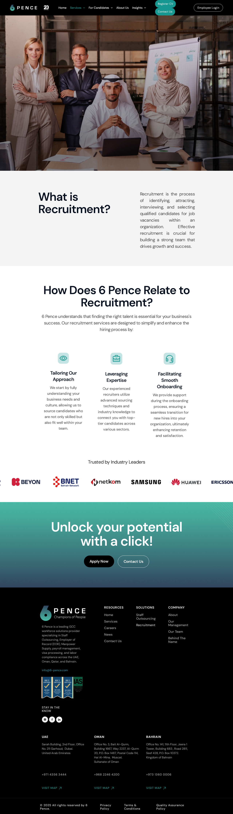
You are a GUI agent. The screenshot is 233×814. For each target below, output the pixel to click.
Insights (137, 8)
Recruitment (145, 625)
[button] (83, 8)
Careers (110, 628)
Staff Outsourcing (146, 616)
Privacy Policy (105, 807)
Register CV (165, 4)
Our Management (178, 623)
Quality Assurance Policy (170, 807)
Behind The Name (176, 640)
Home (62, 8)
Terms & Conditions (132, 807)
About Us (122, 8)
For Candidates (99, 8)
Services (75, 8)
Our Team (175, 631)
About (173, 615)
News (108, 634)
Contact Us (165, 11)
